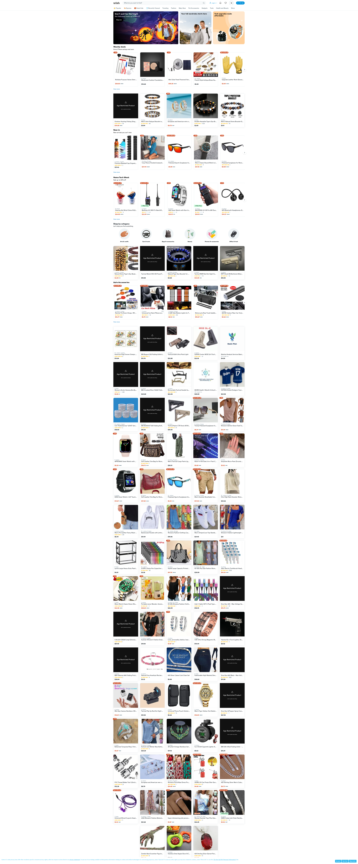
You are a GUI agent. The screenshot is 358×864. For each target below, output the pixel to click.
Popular (118, 8)
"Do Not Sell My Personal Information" (224, 859)
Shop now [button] (119, 20)
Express (128, 8)
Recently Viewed (154, 8)
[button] (214, 3)
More (233, 8)
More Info (352, 861)
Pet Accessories (193, 8)
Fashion (173, 8)
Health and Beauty (222, 8)
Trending (165, 8)
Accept (338, 861)
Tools (211, 8)
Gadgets (204, 8)
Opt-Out (345, 861)
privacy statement (75, 859)
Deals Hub (139, 8)
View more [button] (116, 89)
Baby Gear (182, 8)
